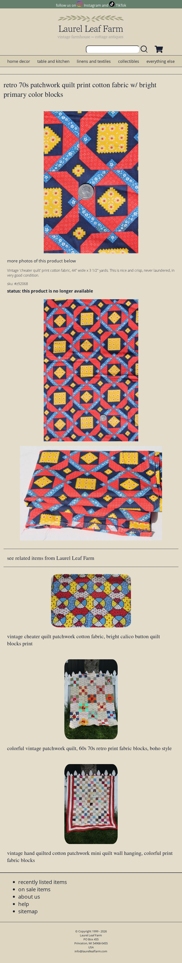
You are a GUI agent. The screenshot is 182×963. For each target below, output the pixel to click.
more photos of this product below (41, 261)
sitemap (28, 911)
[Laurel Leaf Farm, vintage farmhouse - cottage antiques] (91, 27)
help (23, 904)
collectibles (128, 61)
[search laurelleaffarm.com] (145, 49)
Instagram (92, 5)
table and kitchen (53, 61)
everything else (160, 61)
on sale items (34, 889)
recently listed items (42, 882)
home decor (18, 61)
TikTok (121, 5)
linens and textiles (94, 61)
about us (29, 896)
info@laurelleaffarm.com (91, 951)
